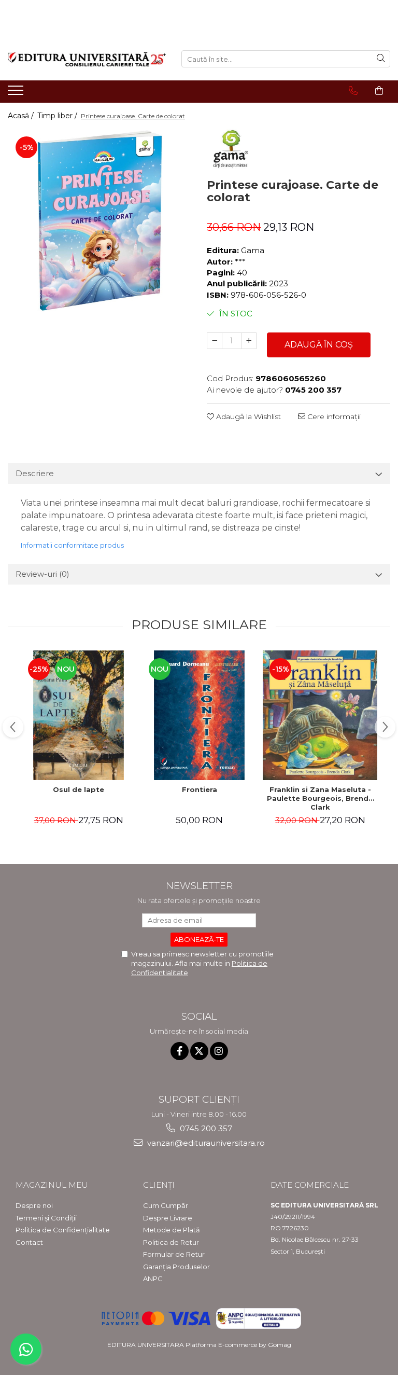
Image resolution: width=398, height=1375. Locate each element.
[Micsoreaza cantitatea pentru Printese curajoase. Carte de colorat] (214, 340)
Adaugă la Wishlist (247, 416)
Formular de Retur (174, 1254)
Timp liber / (58, 115)
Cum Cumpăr (165, 1205)
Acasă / (22, 115)
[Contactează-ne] (353, 90)
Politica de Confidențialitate (63, 1230)
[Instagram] (219, 1051)
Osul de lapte (78, 789)
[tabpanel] (99, 220)
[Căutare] (381, 58)
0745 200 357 (205, 1128)
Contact (29, 1242)
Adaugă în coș (319, 345)
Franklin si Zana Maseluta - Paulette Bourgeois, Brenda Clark (320, 798)
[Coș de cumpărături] (379, 90)
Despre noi (34, 1205)
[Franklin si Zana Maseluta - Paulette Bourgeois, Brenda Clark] (320, 715)
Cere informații (333, 416)
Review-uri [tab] (42, 574)
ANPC (153, 1278)
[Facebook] (179, 1051)
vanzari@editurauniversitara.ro (205, 1143)
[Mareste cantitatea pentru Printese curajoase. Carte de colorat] (249, 340)
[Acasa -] (87, 59)
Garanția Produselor (176, 1266)
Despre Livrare (167, 1218)
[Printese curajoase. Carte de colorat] (99, 220)
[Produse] (17, 93)
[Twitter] (199, 1051)
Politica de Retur (171, 1242)
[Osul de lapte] (78, 715)
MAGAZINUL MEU (52, 1185)
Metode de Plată (171, 1230)
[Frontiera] (199, 715)
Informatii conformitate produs (72, 545)
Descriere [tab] (35, 473)
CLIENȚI (159, 1185)
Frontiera (199, 789)
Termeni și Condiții (46, 1218)
